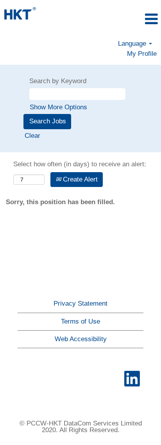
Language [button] (133, 43)
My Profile (142, 53)
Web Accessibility (81, 339)
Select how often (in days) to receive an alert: (79, 164)
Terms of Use (80, 321)
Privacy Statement (80, 303)
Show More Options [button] (58, 107)
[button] (134, 19)
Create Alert (79, 179)
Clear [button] (32, 135)
